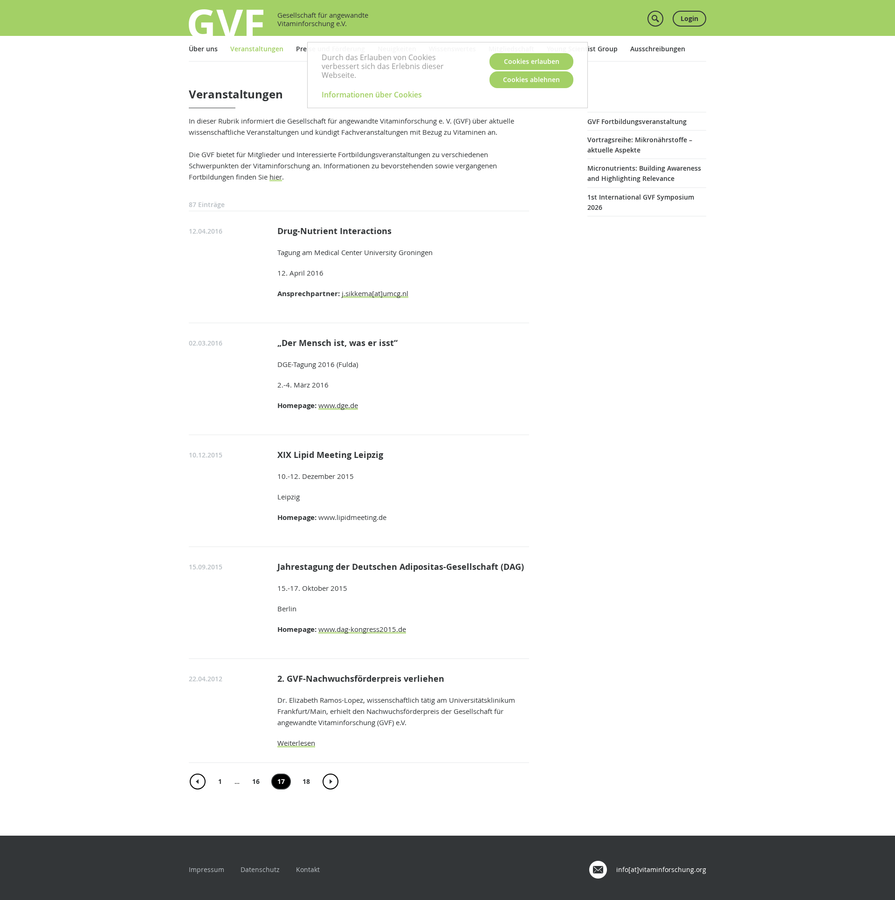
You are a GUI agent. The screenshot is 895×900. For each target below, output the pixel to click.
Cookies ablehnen (531, 79)
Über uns (203, 48)
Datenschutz (260, 869)
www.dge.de (338, 405)
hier (275, 176)
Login (689, 18)
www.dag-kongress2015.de (362, 629)
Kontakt (308, 869)
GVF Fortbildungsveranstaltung (637, 121)
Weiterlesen (296, 743)
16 (256, 781)
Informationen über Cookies (372, 95)
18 (306, 781)
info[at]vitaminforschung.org (661, 869)
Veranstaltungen (256, 48)
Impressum (206, 869)
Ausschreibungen (657, 48)
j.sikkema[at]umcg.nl (375, 293)
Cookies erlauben (531, 61)
